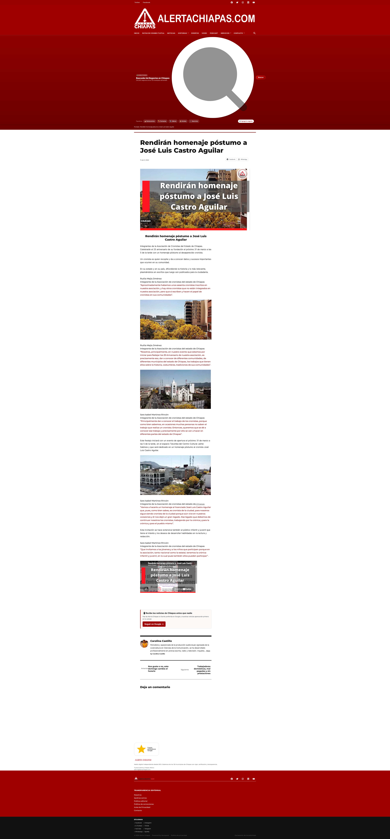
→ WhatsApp (138, 835)
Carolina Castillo (161, 640)
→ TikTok (146, 829)
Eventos (195, 33)
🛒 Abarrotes (194, 121)
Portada (136, 127)
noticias (171, 33)
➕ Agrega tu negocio (246, 121)
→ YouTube (137, 832)
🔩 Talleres (173, 121)
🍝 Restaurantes (150, 121)
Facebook (146, 2)
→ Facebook (138, 826)
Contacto (238, 33)
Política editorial (140, 801)
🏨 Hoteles (183, 121)
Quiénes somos (140, 798)
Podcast (214, 33)
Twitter (137, 2)
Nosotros (137, 795)
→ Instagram (147, 826)
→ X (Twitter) (138, 829)
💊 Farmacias (162, 121)
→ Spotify (146, 835)
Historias (182, 33)
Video (204, 33)
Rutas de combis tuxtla (153, 33)
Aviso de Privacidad (142, 807)
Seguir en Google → (154, 624)
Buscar (261, 77)
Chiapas (200, 504)
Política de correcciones (144, 804)
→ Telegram (147, 832)
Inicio (136, 33)
